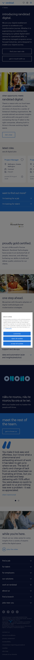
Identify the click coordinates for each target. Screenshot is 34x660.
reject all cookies (17, 338)
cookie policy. (8, 328)
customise (17, 333)
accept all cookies (17, 343)
